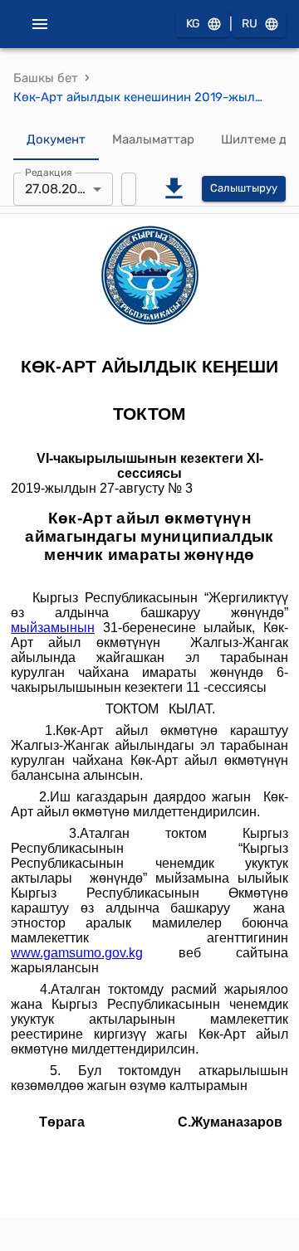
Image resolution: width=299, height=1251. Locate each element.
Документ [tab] (56, 139)
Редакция (48, 172)
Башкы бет (45, 78)
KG (193, 24)
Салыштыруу (243, 188)
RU (249, 24)
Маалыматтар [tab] (153, 139)
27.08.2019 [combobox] (58, 189)
